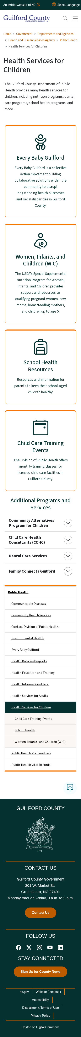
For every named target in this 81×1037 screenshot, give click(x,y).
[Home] (26, 14)
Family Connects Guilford (32, 571)
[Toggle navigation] (75, 18)
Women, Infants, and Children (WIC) (40, 742)
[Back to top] (70, 788)
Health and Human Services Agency (31, 40)
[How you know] (38, 5)
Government (24, 34)
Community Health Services (31, 615)
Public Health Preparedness (31, 753)
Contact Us (40, 912)
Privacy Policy (40, 1015)
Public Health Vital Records (30, 765)
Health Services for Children (31, 707)
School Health (25, 730)
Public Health (68, 40)
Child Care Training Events (33, 719)
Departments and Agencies (56, 34)
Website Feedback (48, 991)
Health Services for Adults (29, 695)
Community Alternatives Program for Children (31, 523)
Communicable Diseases (28, 603)
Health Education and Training (33, 672)
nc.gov (24, 991)
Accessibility (40, 999)
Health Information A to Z (30, 684)
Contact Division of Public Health (35, 626)
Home (7, 34)
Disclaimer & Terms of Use (40, 1007)
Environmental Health (27, 638)
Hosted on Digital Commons (40, 1027)
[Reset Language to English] (54, 5)
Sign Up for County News (40, 971)
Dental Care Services (28, 556)
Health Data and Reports (29, 661)
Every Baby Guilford (25, 649)
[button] (62, 18)
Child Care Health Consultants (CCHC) (27, 540)
